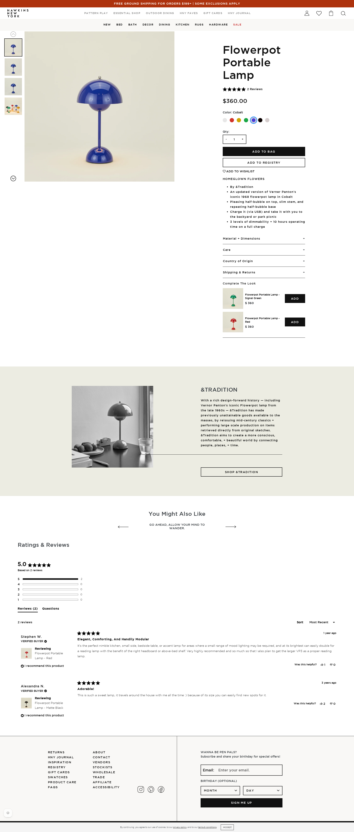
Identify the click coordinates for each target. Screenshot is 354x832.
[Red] (232, 120)
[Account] (306, 13)
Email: (208, 770)
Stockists (102, 767)
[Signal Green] (246, 120)
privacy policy (179, 827)
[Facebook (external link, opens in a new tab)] (161, 789)
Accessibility (106, 787)
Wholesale (104, 772)
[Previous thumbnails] (13, 34)
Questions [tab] (50, 609)
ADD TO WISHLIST (240, 171)
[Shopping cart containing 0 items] (331, 13)
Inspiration (59, 762)
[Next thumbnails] (13, 178)
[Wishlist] (319, 13)
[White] (225, 120)
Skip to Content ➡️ (15, 15)
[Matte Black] (260, 120)
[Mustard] (239, 120)
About (99, 752)
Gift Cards (59, 772)
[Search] (343, 13)
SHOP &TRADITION (241, 472)
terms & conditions (207, 827)
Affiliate (102, 782)
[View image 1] (13, 47)
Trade (99, 777)
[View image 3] (13, 87)
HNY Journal (61, 757)
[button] (243, 89)
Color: (227, 112)
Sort (300, 622)
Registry (57, 767)
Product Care (62, 782)
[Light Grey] (267, 120)
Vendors (101, 762)
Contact (101, 757)
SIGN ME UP (241, 802)
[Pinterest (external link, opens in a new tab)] (151, 789)
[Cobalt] (253, 120)
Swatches (58, 777)
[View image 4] (13, 106)
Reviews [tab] (28, 609)
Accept (227, 827)
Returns (56, 752)
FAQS (53, 787)
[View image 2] (13, 67)
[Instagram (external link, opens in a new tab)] (141, 789)
